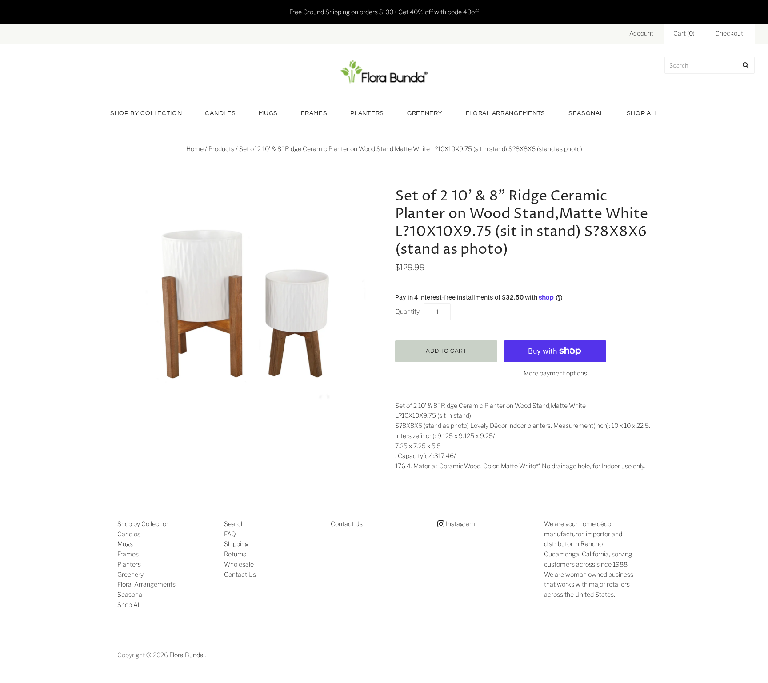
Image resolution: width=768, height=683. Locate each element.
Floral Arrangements (505, 113)
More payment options (555, 373)
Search (234, 523)
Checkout (729, 33)
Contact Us (240, 574)
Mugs (268, 113)
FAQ (230, 534)
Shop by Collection (146, 113)
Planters (367, 113)
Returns (235, 554)
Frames (314, 113)
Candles (220, 113)
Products (221, 148)
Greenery (425, 113)
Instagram (459, 523)
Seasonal (586, 113)
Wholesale (239, 564)
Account (641, 33)
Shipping (236, 543)
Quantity (407, 311)
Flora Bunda (186, 655)
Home (195, 148)
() (684, 33)
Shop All (642, 113)
